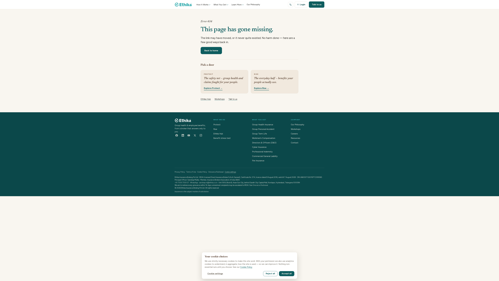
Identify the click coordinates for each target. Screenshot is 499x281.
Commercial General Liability (265, 156)
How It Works (202, 4)
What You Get (220, 4)
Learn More (236, 4)
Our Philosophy (297, 124)
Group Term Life (259, 134)
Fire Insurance (258, 160)
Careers (294, 134)
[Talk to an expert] (290, 4)
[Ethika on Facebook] (177, 135)
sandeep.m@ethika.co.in (208, 183)
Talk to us (316, 4)
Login (302, 4)
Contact (294, 143)
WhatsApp (194, 183)
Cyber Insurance (259, 147)
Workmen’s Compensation (263, 138)
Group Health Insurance (262, 124)
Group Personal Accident (263, 129)
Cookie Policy (202, 172)
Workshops (220, 99)
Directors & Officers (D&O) (264, 143)
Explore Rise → (261, 88)
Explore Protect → (213, 88)
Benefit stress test (222, 138)
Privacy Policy (180, 172)
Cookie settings (230, 172)
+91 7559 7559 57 (182, 183)
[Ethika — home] (183, 5)
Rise (215, 129)
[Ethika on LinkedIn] (183, 135)
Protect (217, 124)
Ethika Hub (206, 99)
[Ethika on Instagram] (201, 135)
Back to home (211, 50)
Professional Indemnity (262, 152)
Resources (295, 138)
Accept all (287, 273)
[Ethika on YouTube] (189, 135)
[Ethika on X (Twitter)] (195, 135)
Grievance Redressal (216, 172)
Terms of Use (191, 172)
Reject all (270, 273)
